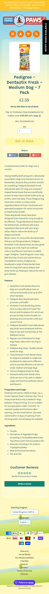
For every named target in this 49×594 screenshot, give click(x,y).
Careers (24, 567)
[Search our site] (36, 34)
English (23, 522)
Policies (24, 574)
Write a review (24, 483)
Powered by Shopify (24, 588)
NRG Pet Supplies (23, 586)
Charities (24, 561)
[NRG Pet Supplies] (24, 20)
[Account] (20, 34)
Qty (24, 126)
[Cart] (28, 34)
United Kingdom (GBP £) (23, 512)
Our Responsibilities (24, 557)
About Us (24, 551)
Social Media (24, 554)
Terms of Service (24, 570)
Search (24, 564)
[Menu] (12, 34)
